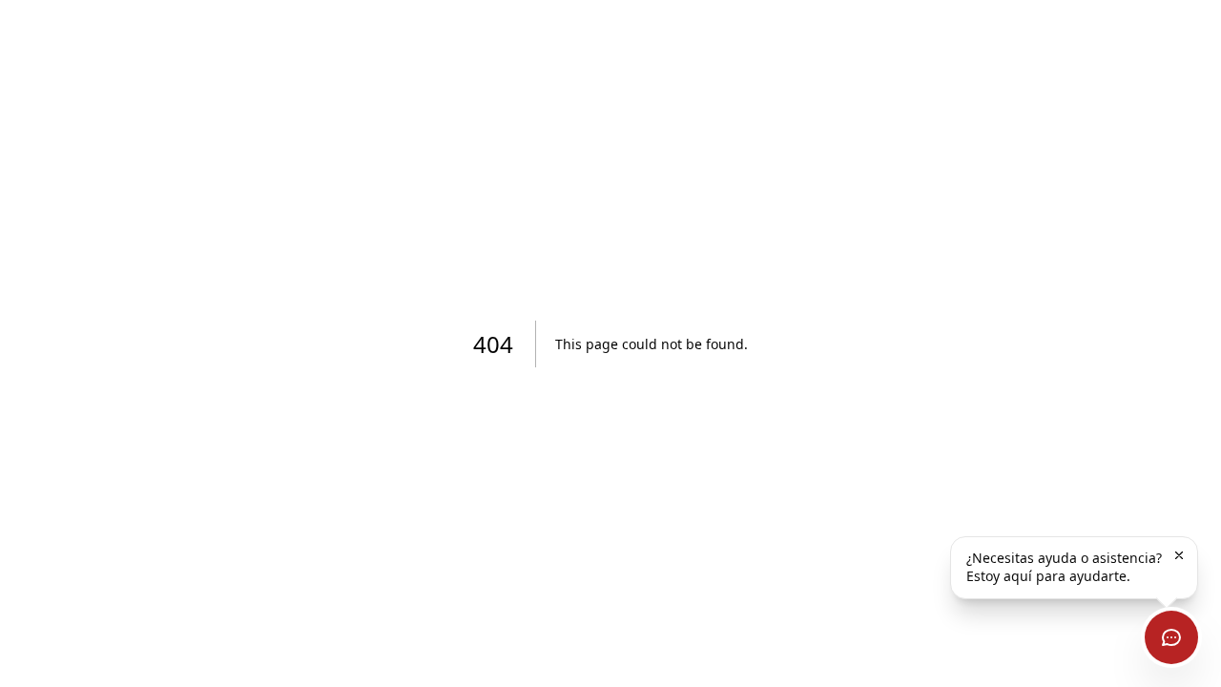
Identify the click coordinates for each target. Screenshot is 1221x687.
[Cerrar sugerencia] (1179, 555)
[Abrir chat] (1171, 637)
